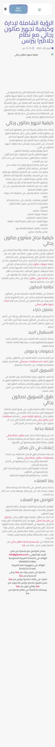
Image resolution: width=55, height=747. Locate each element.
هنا (24, 545)
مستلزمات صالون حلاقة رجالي (38, 457)
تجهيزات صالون (40, 264)
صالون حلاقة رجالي (15, 435)
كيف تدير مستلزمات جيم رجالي (33, 361)
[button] (7, 9)
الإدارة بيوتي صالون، (38, 278)
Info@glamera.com (19, 554)
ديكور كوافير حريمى (30, 416)
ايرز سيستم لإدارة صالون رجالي (25, 541)
